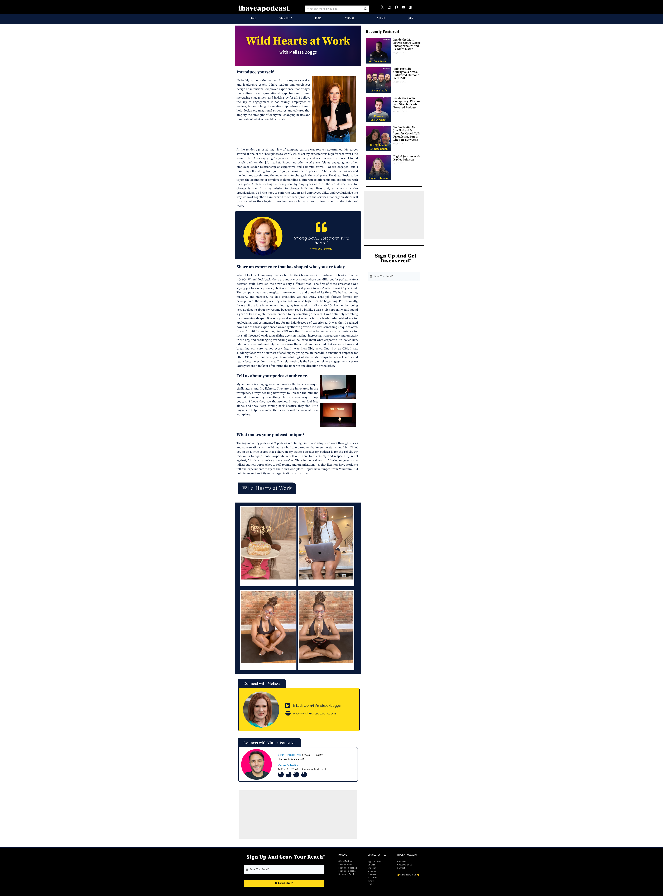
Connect (401, 868)
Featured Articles (346, 864)
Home (253, 18)
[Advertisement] (298, 814)
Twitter (371, 881)
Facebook (372, 877)
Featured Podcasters (347, 868)
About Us (401, 861)
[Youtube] (405, 9)
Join (410, 18)
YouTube (372, 868)
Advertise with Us (408, 875)
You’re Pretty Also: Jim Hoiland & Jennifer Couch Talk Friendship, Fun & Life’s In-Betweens (406, 133)
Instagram (372, 871)
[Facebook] (398, 9)
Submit (381, 18)
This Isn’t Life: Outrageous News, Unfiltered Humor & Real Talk (406, 73)
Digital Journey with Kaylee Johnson (406, 158)
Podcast (349, 18)
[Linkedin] (412, 9)
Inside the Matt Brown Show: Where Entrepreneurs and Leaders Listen (407, 44)
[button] (267, 488)
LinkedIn (372, 865)
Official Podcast (345, 861)
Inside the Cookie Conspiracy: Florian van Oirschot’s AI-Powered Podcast (406, 102)
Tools (318, 18)
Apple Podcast (374, 861)
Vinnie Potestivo (289, 755)
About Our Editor (405, 865)
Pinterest (372, 874)
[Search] (365, 9)
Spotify (371, 884)
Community (285, 18)
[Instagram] (391, 9)
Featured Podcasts (346, 871)
